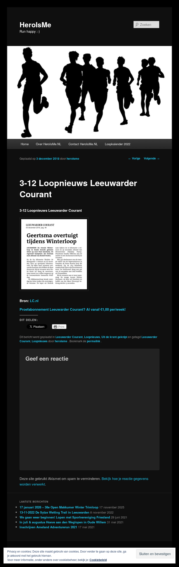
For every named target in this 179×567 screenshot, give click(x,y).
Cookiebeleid (98, 560)
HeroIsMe (35, 24)
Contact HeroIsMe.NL (83, 144)
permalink (94, 341)
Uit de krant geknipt (114, 337)
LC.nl (34, 300)
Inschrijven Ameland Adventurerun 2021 (48, 527)
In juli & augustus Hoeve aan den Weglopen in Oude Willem (63, 522)
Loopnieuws (92, 337)
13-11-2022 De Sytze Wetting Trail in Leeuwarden (54, 512)
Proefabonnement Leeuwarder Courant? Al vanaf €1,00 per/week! (73, 309)
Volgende (151, 158)
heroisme (73, 158)
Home (25, 144)
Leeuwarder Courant (69, 337)
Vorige (134, 158)
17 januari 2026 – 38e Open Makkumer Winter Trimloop (59, 507)
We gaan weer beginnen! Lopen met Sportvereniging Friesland (65, 517)
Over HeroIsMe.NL (48, 144)
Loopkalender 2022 (117, 144)
